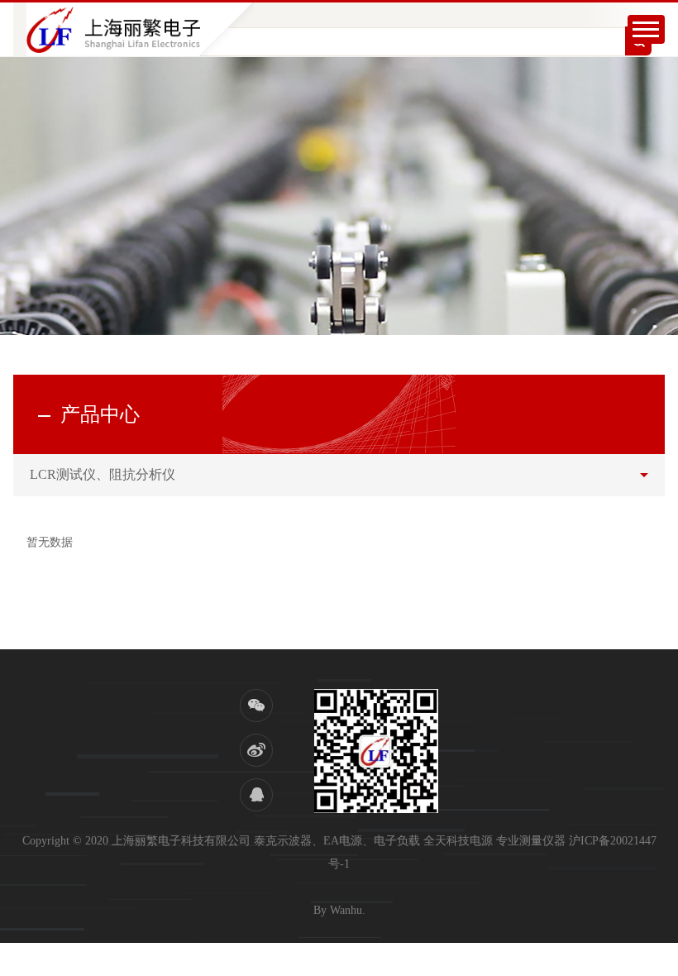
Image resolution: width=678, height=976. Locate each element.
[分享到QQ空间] (256, 794)
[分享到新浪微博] (256, 750)
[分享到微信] (256, 705)
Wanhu (346, 910)
